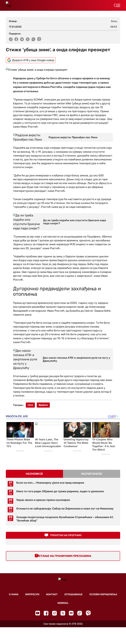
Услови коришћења (103, 594)
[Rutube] (71, 613)
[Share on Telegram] (22, 39)
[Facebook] (46, 613)
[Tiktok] (79, 613)
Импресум (32, 594)
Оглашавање (73, 594)
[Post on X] (28, 39)
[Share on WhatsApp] (33, 39)
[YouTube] (37, 613)
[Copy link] (11, 39)
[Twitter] (63, 613)
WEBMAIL (63, 603)
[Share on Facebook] (16, 39)
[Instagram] (54, 613)
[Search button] (115, 5)
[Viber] (88, 613)
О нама (13, 594)
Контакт (52, 594)
